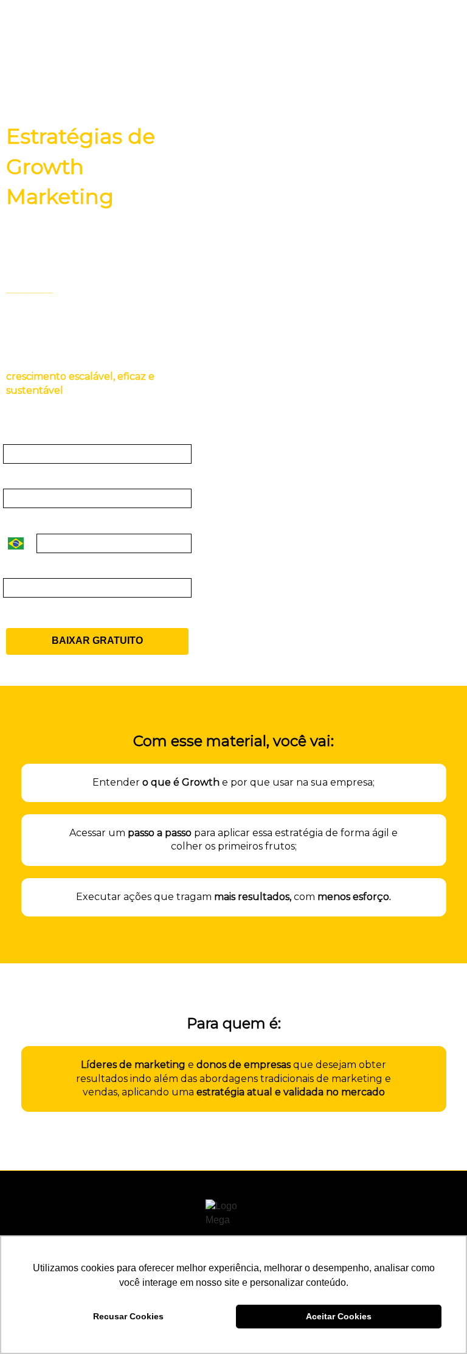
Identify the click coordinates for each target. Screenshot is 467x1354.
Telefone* (24, 523)
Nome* (18, 478)
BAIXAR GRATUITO (97, 640)
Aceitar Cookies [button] (339, 1316)
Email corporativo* (45, 433)
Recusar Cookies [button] (128, 1316)
